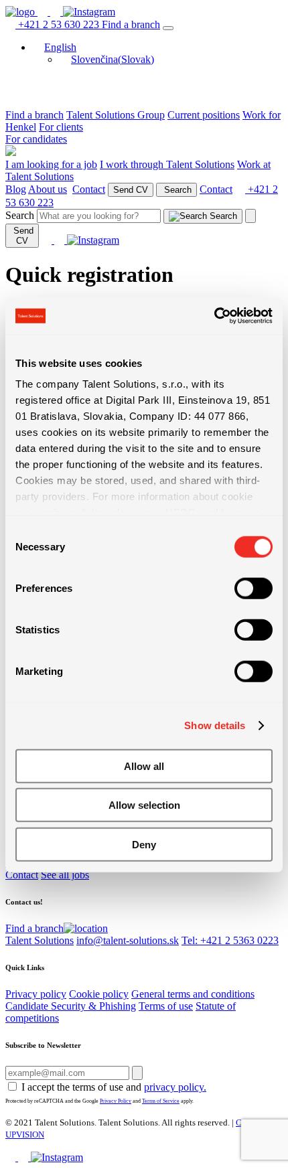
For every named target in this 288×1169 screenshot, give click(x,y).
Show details (214, 725)
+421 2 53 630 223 (58, 24)
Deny (144, 844)
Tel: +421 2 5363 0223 (230, 940)
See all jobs (65, 874)
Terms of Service (160, 1101)
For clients (61, 127)
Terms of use (166, 1006)
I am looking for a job (51, 164)
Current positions (203, 115)
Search (176, 190)
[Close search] (250, 216)
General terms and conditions (193, 994)
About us (47, 189)
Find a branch (131, 24)
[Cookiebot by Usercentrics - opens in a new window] (214, 316)
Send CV (130, 190)
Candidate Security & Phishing (70, 1006)
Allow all (144, 765)
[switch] (253, 588)
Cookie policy (99, 994)
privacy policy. (175, 1087)
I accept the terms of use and (113, 1087)
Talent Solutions (39, 940)
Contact (88, 189)
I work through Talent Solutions (167, 164)
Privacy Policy (115, 1101)
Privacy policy (35, 994)
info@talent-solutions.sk (127, 940)
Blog (15, 189)
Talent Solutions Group (115, 115)
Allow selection (144, 805)
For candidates (36, 139)
